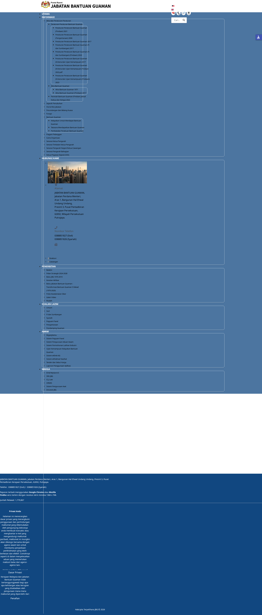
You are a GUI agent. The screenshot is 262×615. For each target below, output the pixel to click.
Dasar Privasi (15, 572)
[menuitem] (73, 41)
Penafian (15, 598)
